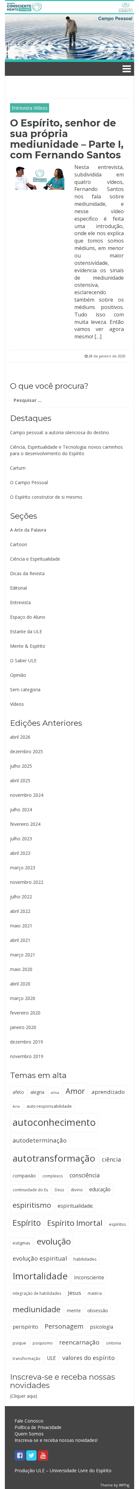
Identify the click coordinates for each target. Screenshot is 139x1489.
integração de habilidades (37, 1293)
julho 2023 (21, 838)
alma (55, 1092)
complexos (52, 1175)
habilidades (85, 1259)
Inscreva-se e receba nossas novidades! (56, 1440)
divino (77, 1190)
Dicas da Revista (27, 573)
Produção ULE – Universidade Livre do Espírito (63, 1470)
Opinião (18, 675)
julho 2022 (21, 897)
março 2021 (22, 955)
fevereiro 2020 (25, 1013)
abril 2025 (20, 780)
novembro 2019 (26, 1056)
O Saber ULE (23, 660)
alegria (37, 1092)
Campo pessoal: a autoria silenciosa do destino (59, 432)
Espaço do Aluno (27, 617)
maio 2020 (21, 969)
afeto (18, 1092)
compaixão (24, 1176)
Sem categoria (25, 689)
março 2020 (22, 998)
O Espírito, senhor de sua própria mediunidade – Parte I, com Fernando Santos (66, 139)
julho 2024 (21, 809)
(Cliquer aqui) (62, 1386)
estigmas (21, 1243)
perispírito (25, 1326)
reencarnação (79, 1342)
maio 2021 (21, 926)
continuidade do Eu (30, 1189)
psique (19, 1343)
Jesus (74, 1292)
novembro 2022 (26, 882)
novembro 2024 (26, 795)
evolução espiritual (40, 1258)
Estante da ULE (26, 631)
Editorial (18, 588)
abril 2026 (20, 737)
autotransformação (54, 1158)
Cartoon (18, 544)
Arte (16, 1106)
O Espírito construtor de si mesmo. (46, 497)
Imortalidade (40, 1276)
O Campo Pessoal (29, 482)
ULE (51, 1358)
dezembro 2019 (26, 1042)
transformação (26, 1358)
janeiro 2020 (23, 1027)
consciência (85, 1175)
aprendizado (108, 1091)
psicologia (101, 1327)
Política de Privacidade (38, 1427)
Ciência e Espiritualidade (35, 559)
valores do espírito (88, 1358)
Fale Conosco (29, 1421)
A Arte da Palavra (28, 530)
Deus (59, 1189)
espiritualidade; (75, 1206)
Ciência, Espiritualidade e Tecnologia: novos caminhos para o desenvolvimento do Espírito (66, 450)
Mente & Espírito (27, 646)
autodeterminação (40, 1140)
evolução (54, 1241)
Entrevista (22, 108)
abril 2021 (20, 940)
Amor (75, 1091)
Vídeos (41, 108)
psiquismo (43, 1342)
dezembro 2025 (26, 751)
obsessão (97, 1310)
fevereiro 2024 (25, 824)
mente (74, 1310)
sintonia (113, 1342)
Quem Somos (29, 1434)
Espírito (27, 1222)
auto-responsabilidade (49, 1106)
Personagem (64, 1326)
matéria (95, 1293)
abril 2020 (20, 984)
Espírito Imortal (74, 1222)
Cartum (18, 468)
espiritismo (32, 1205)
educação (100, 1189)
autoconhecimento (54, 1122)
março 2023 (22, 867)
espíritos (117, 1224)
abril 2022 (20, 911)
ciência (111, 1159)
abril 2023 (20, 853)
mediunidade (36, 1309)
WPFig (124, 1485)
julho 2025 (21, 766)
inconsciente (89, 1277)
